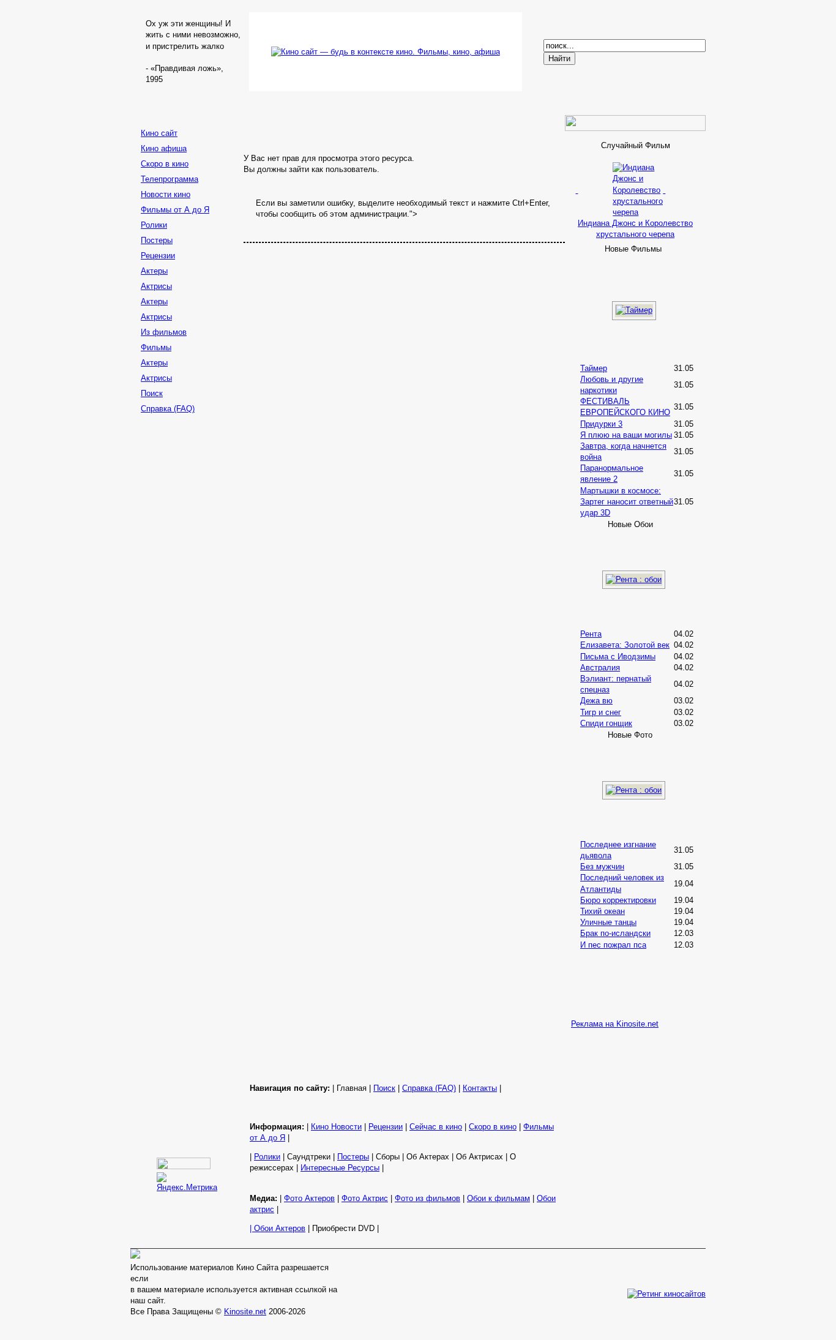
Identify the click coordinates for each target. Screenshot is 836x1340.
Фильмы (156, 347)
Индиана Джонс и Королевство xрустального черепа (635, 229)
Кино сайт (159, 133)
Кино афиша (164, 148)
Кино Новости (336, 1126)
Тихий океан (602, 911)
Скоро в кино (164, 163)
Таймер (593, 368)
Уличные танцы (608, 922)
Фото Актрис (364, 1198)
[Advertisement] (185, 611)
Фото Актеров (309, 1198)
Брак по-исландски (615, 933)
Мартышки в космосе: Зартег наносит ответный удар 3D (626, 501)
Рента (591, 633)
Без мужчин (602, 866)
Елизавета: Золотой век (625, 644)
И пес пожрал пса (613, 944)
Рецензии (158, 255)
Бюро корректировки (618, 900)
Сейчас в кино (435, 1126)
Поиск (152, 393)
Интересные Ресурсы (339, 1167)
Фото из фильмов (427, 1198)
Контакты (480, 1088)
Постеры (157, 240)
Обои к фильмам (498, 1198)
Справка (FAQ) (168, 408)
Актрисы (156, 286)
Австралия (600, 667)
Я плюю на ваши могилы (626, 435)
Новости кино (165, 194)
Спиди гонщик (606, 723)
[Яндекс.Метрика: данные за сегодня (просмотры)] (187, 1182)
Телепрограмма (169, 179)
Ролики (154, 225)
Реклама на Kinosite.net (615, 1023)
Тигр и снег (600, 712)
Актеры (154, 270)
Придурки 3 (601, 424)
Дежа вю (596, 700)
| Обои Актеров (277, 1228)
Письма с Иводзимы (617, 656)
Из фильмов (164, 332)
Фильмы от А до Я (175, 209)
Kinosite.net (245, 1311)
